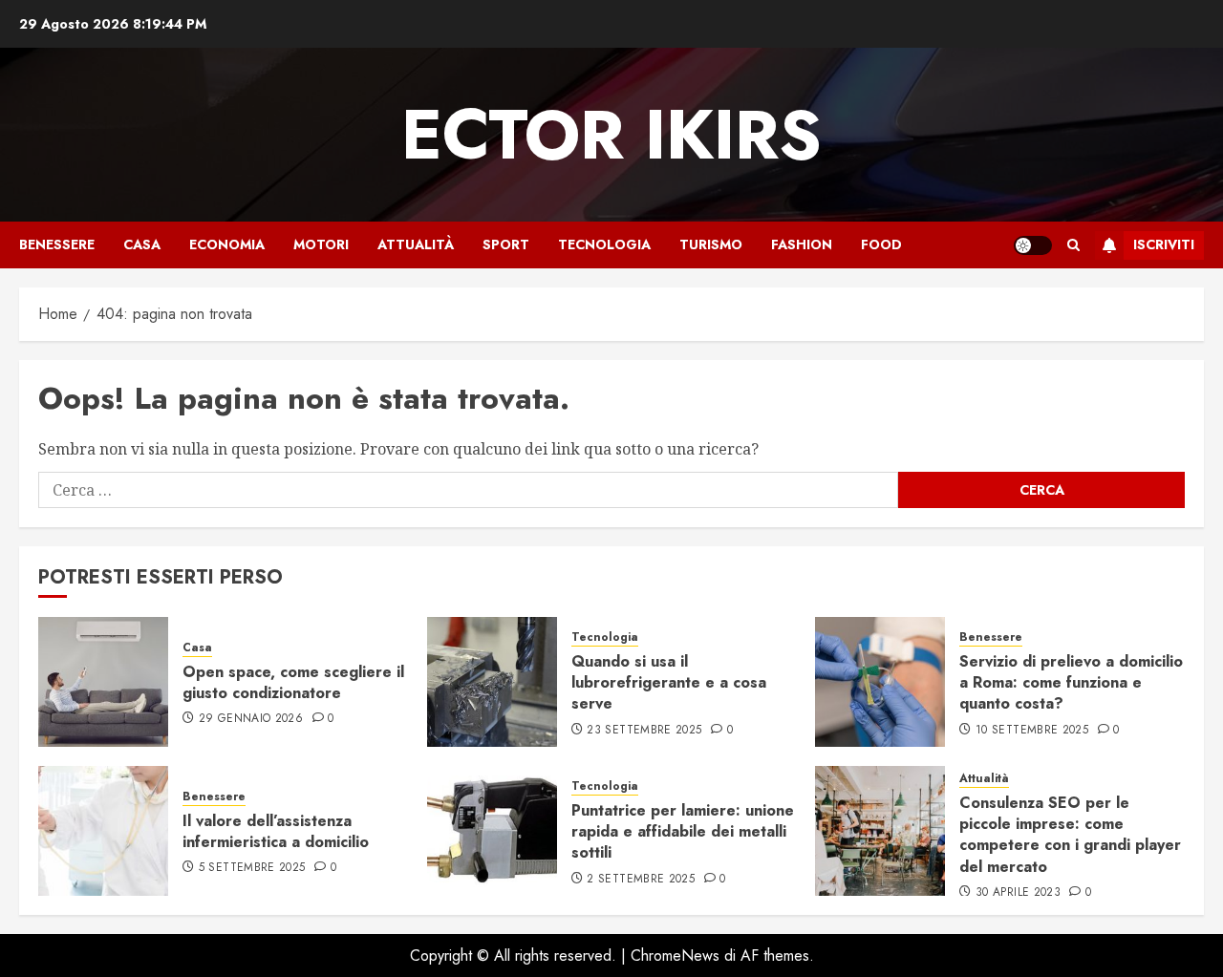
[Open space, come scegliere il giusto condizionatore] (103, 682)
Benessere (57, 244)
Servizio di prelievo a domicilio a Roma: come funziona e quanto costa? (1071, 682)
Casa (142, 244)
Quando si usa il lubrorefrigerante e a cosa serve (668, 682)
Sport (506, 244)
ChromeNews (675, 955)
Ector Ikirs (611, 134)
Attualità (415, 244)
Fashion (801, 244)
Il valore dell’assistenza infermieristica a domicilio (275, 831)
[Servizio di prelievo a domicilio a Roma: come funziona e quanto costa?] (880, 682)
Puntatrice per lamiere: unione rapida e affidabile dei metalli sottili (682, 831)
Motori (321, 244)
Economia (227, 244)
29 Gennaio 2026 (251, 719)
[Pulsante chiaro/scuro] (1033, 245)
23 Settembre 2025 (644, 730)
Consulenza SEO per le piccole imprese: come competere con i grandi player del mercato (1070, 835)
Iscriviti (1163, 244)
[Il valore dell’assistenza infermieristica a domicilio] (103, 831)
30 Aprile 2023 (1018, 893)
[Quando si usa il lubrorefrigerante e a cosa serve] (492, 682)
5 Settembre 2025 (252, 868)
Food (881, 244)
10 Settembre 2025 (1032, 730)
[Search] (1073, 245)
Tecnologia (604, 244)
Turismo (710, 244)
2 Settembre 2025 (641, 879)
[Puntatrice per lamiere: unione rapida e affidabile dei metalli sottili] (492, 831)
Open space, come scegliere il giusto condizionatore (293, 682)
